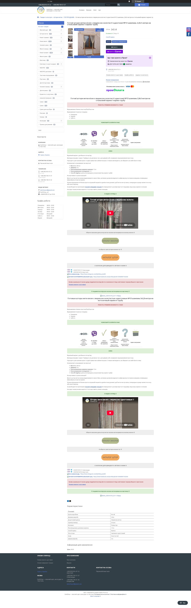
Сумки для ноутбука (46, 109)
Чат (184, 603)
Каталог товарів (43, 26)
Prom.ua (105, 592)
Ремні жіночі (43, 41)
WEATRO (42, 67)
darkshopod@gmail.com (47, 190)
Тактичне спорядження (47, 75)
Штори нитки (58, 17)
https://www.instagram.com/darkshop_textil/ (93, 274)
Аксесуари (43, 120)
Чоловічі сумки (44, 45)
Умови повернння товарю (45, 563)
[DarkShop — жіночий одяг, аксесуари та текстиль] (40, 10)
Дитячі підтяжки (45, 83)
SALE (94, 10)
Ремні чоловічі (44, 52)
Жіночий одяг (44, 30)
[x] (70, 501)
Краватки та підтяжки (47, 94)
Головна (81, 10)
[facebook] (68, 501)
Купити (115, 47)
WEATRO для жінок (46, 71)
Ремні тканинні (44, 37)
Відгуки (88, 10)
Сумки (41, 101)
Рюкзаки (42, 113)
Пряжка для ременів (46, 124)
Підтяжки (43, 79)
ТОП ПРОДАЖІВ (69, 17)
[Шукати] (118, 4)
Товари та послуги (46, 17)
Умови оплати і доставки (45, 560)
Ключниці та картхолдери (48, 64)
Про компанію (71, 560)
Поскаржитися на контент (102, 594)
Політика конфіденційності (118, 594)
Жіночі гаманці (44, 49)
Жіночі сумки (43, 56)
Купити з (111, 51)
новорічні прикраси (46, 98)
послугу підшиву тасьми (93, 187)
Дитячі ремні (44, 90)
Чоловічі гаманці (45, 86)
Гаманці (42, 117)
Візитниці (43, 60)
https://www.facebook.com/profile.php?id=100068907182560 (110, 276)
